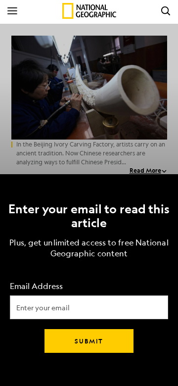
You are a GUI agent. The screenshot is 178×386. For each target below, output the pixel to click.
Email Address (36, 286)
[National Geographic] (89, 11)
